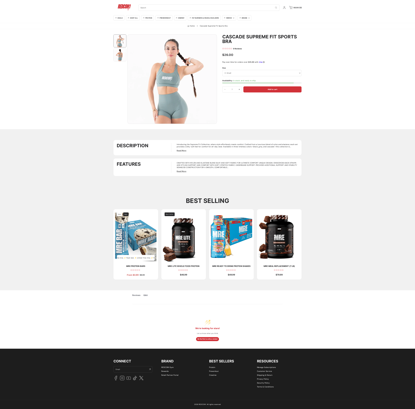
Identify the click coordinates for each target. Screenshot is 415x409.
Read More (181, 150)
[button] (229, 18)
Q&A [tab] (145, 295)
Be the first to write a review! (208, 339)
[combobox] (208, 8)
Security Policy (263, 383)
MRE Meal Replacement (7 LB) (271, 212)
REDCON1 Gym (167, 367)
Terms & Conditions (265, 387)
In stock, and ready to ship (239, 80)
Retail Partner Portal (170, 375)
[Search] (276, 8)
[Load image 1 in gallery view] (119, 40)
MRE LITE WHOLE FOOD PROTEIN (177, 212)
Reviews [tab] (136, 295)
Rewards (165, 371)
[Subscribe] (150, 369)
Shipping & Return (264, 375)
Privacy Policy (263, 379)
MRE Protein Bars (122, 212)
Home (192, 26)
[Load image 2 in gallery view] (119, 54)
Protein (212, 367)
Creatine (212, 375)
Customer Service (264, 371)
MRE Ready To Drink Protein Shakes (226, 212)
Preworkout (214, 371)
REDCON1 (202, 404)
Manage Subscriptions (266, 367)
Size (224, 68)
